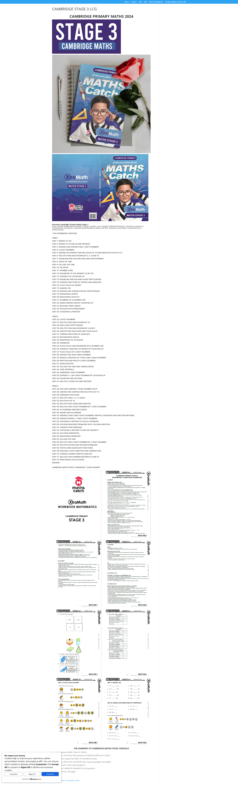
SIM (145, 2)
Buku (127, 2)
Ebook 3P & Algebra (156, 2)
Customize (13, 774)
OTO (140, 2)
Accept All (50, 774)
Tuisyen (133, 2)
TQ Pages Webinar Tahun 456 (175, 2)
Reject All (32, 774)
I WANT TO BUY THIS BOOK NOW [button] (65, 780)
